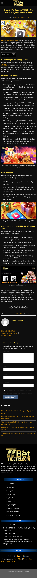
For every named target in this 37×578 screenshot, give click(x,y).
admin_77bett (25, 17)
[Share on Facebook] (13, 307)
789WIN (31, 574)
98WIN (2, 574)
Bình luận (6, 351)
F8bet (30, 559)
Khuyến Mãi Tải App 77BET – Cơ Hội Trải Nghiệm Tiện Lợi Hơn (18, 412)
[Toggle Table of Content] (13, 54)
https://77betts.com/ (15, 525)
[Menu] (2, 3)
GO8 (1, 577)
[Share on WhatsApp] (10, 307)
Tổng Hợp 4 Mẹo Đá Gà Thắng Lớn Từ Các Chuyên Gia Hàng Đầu (17, 423)
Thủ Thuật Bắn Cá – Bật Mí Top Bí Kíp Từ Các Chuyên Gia (18, 434)
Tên (4, 366)
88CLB (12, 574)
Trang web (6, 382)
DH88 (17, 574)
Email (5, 374)
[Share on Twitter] (16, 307)
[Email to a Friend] (20, 307)
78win (15, 559)
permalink (32, 313)
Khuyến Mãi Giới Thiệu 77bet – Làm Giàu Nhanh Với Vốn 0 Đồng (9, 333)
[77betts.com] (18, 3)
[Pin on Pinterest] (23, 307)
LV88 (26, 574)
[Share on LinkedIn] (26, 307)
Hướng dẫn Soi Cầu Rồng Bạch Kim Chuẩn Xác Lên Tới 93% (17, 429)
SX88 (22, 574)
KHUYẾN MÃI (18, 313)
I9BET (7, 574)
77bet (3, 464)
